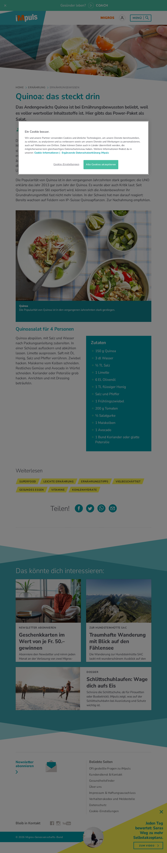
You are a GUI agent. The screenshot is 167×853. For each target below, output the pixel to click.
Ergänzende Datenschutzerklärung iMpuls (85, 152)
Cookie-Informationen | (47, 152)
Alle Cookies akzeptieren (101, 164)
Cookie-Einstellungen (66, 164)
